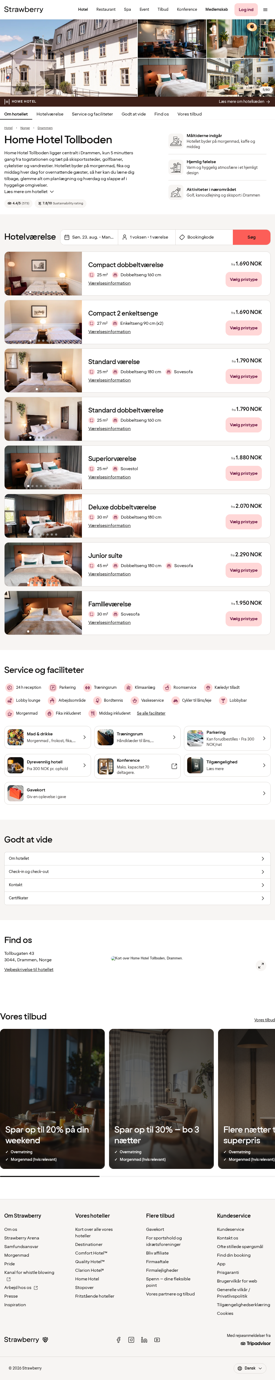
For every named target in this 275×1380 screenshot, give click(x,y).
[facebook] (118, 1340)
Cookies (225, 1313)
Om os (10, 1229)
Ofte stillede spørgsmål (240, 1247)
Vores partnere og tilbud (170, 1294)
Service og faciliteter (92, 114)
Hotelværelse (50, 114)
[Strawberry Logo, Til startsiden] (23, 9)
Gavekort (155, 1229)
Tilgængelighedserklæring (243, 1305)
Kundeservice (230, 1229)
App (221, 1264)
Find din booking (234, 1255)
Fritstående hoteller (94, 1296)
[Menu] (265, 9)
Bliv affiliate (157, 1253)
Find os (161, 114)
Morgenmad (16, 1255)
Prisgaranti (228, 1273)
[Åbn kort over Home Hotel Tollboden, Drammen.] (261, 965)
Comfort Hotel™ (91, 1253)
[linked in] (144, 1340)
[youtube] (157, 1340)
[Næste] (74, 273)
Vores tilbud (190, 114)
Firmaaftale (157, 1262)
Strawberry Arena (21, 1238)
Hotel (8, 128)
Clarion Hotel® (89, 1270)
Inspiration (15, 1305)
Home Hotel (87, 1279)
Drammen (45, 128)
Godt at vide (134, 114)
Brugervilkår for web (237, 1281)
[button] (43, 273)
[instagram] (131, 1340)
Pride (9, 1264)
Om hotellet (16, 114)
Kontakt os (227, 1238)
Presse (11, 1296)
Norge (25, 128)
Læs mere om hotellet (26, 192)
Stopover (84, 1288)
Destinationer (89, 1245)
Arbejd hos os (17, 1288)
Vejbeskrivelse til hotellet (28, 970)
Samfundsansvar (21, 1247)
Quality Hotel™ (90, 1262)
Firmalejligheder (162, 1270)
